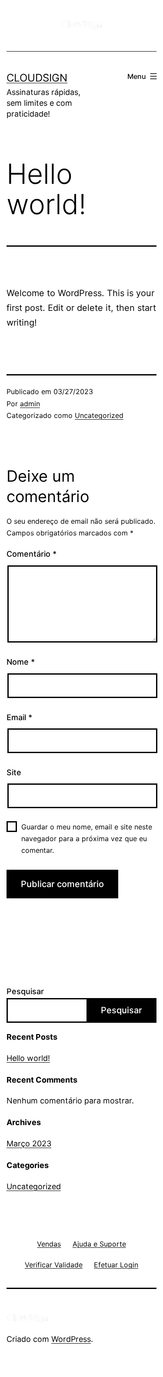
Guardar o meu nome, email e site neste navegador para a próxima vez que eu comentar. (86, 838)
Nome (21, 661)
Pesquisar (25, 991)
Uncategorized (99, 415)
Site (14, 772)
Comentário (32, 553)
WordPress (71, 1339)
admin (30, 403)
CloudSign (37, 78)
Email (19, 717)
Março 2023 (29, 1143)
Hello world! (28, 1058)
